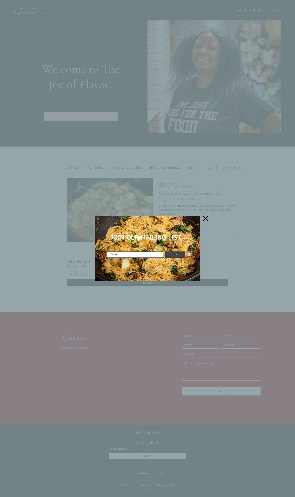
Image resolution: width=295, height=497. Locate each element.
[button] (205, 218)
